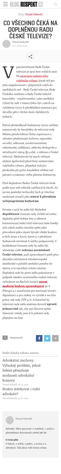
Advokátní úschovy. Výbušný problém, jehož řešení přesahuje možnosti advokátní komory (21, 370)
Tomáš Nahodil (34, 14)
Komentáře (14, 337)
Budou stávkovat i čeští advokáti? (21, 391)
